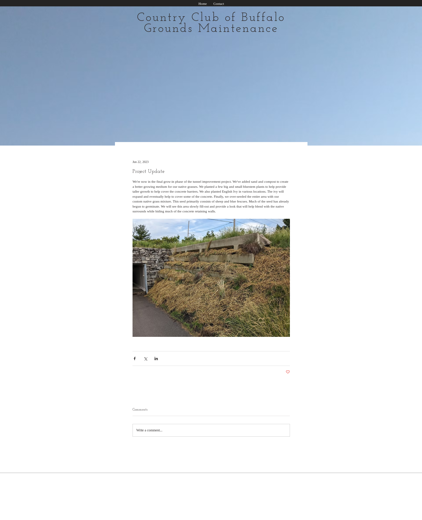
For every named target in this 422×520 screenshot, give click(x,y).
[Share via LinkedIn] (156, 358)
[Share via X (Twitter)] (145, 358)
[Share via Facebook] (135, 358)
